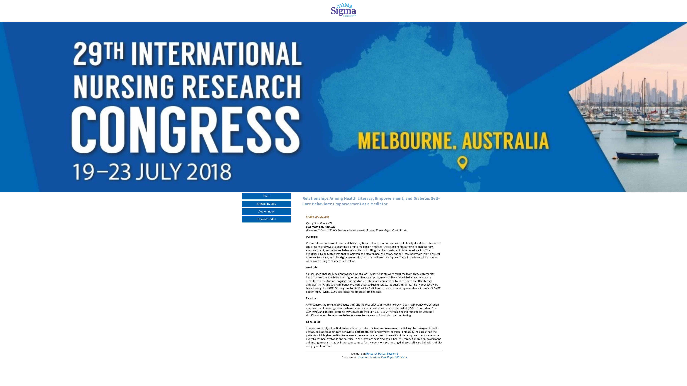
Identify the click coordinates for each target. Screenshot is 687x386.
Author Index (266, 211)
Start (266, 196)
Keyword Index (266, 219)
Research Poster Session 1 (382, 353)
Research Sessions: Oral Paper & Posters (382, 357)
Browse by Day (266, 203)
